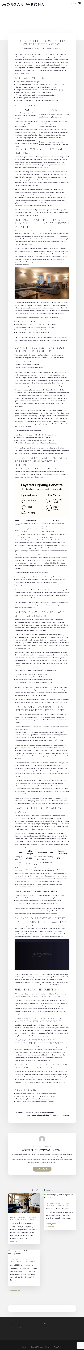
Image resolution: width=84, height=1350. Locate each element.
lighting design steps (52, 451)
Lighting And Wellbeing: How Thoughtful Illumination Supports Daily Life (40, 84)
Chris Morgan (31, 48)
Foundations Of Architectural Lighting (28, 82)
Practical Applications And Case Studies (29, 98)
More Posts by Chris (42, 1169)
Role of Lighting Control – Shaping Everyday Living (33, 1099)
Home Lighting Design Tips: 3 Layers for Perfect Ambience (36, 1094)
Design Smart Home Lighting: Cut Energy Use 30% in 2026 (35, 1096)
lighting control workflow (26, 687)
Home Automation (53, 48)
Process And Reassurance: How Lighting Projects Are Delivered (37, 95)
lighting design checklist (26, 590)
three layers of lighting (44, 182)
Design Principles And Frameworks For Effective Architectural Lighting (39, 90)
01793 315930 (54, 985)
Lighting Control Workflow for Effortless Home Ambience (35, 1102)
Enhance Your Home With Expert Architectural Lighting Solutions (37, 100)
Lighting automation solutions (53, 934)
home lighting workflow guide (27, 977)
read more (14, 1241)
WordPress (58, 1347)
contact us (41, 985)
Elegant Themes (37, 1347)
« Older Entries (14, 1291)
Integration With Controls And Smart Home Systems (33, 92)
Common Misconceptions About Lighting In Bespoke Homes (36, 87)
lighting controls (35, 628)
